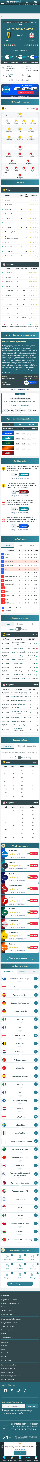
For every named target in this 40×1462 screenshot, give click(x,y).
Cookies (23, 1449)
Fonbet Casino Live (7, 1379)
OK (20, 1453)
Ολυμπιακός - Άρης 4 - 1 (23, 80)
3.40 (23, 433)
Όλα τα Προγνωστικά (18, 1284)
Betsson (12, 944)
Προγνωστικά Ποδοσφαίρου (11, 1319)
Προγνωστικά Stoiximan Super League (16, 22)
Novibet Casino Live (8, 1368)
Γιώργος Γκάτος (19, 341)
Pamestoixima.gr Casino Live (11, 1376)
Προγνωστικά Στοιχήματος (10, 1303)
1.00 (29, 438)
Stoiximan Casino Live (8, 1365)
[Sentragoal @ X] (12, 1390)
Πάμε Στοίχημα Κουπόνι (9, 1300)
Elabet (11, 874)
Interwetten (14, 932)
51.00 (23, 438)
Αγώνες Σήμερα (6, 1310)
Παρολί (3, 1333)
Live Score (4, 1307)
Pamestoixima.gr (15, 885)
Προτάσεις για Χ (6, 1330)
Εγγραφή (31, 1406)
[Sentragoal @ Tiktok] (25, 1390)
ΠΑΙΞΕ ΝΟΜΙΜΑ (26, 92)
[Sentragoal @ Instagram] (18, 1390)
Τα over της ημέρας (7, 1326)
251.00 (18, 438)
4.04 (17, 433)
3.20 (23, 448)
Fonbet (12, 897)
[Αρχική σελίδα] (1, 16)
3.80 (17, 443)
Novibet (12, 862)
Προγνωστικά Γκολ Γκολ (9, 1323)
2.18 (29, 433)
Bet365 (12, 909)
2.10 (29, 443)
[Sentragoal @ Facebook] (5, 1390)
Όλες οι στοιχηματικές (18, 958)
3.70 (17, 448)
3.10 (23, 443)
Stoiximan (13, 850)
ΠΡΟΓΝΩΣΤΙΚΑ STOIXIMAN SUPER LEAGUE (12, 16)
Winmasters (13, 920)
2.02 (29, 448)
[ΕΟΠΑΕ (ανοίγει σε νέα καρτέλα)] (26, 1437)
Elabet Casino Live (7, 1372)
